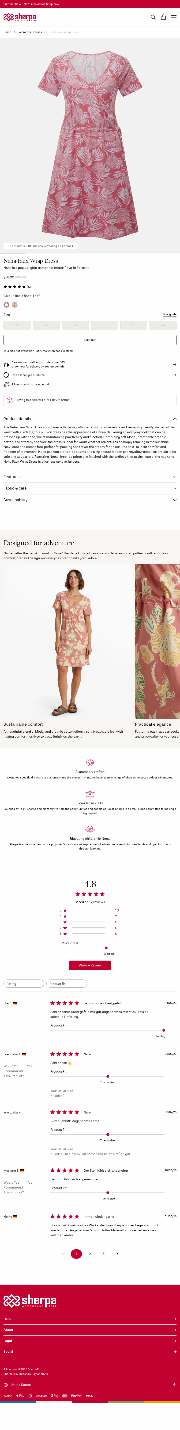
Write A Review (90, 965)
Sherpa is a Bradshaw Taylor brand (26, 1374)
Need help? (165, 1421)
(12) (29, 286)
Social (8, 1352)
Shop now (52, 4)
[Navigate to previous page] (62, 1254)
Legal (8, 1341)
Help (7, 1319)
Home (7, 32)
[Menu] (173, 17)
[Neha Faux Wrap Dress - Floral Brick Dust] (15, 305)
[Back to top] (174, 1384)
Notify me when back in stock (53, 351)
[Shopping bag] (163, 17)
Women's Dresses (30, 32)
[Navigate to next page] (117, 1254)
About (8, 1330)
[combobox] (24, 984)
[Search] (153, 17)
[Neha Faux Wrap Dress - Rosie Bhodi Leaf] (6, 305)
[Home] (20, 17)
